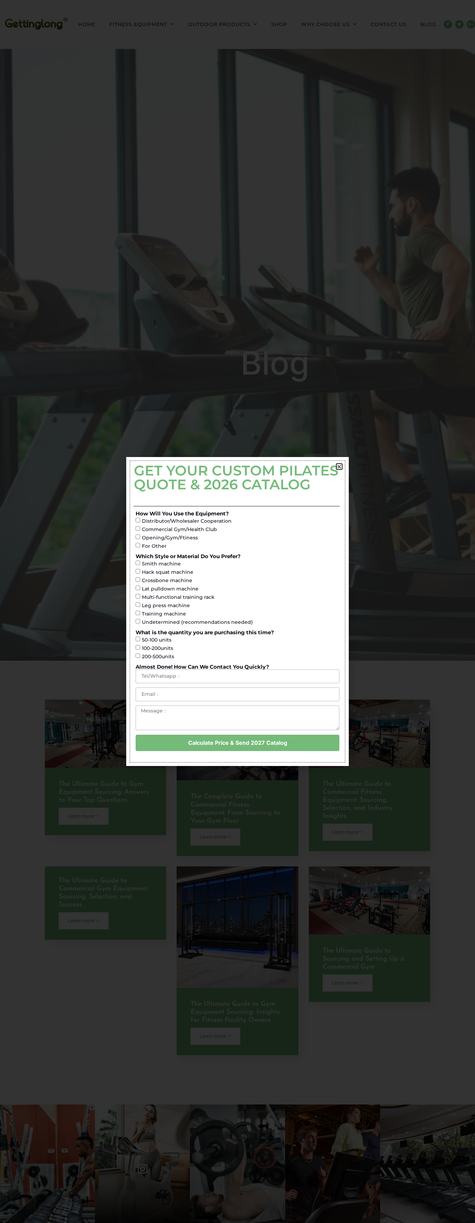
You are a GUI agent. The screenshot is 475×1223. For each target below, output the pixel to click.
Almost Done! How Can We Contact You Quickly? (202, 666)
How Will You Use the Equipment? (182, 513)
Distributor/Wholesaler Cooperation (187, 521)
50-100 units (156, 640)
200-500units (158, 656)
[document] (237, 611)
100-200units (157, 648)
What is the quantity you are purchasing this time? (205, 632)
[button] (339, 466)
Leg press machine (166, 605)
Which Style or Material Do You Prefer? (188, 556)
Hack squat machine (167, 572)
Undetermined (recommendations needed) (197, 622)
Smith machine (161, 564)
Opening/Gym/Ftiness (170, 538)
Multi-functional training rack (178, 597)
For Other (154, 546)
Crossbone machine (167, 580)
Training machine (164, 614)
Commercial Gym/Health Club (179, 529)
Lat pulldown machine (170, 589)
